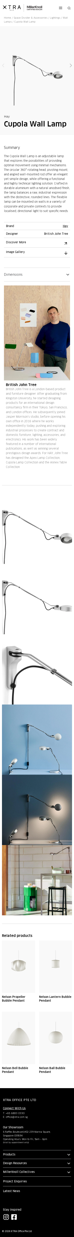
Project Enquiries (15, 1181)
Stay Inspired (12, 1209)
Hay (7, 116)
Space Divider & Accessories (30, 17)
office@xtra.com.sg (17, 1116)
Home (7, 17)
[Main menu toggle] (60, 8)
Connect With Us (14, 1108)
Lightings (55, 17)
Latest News (11, 1191)
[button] (69, 8)
